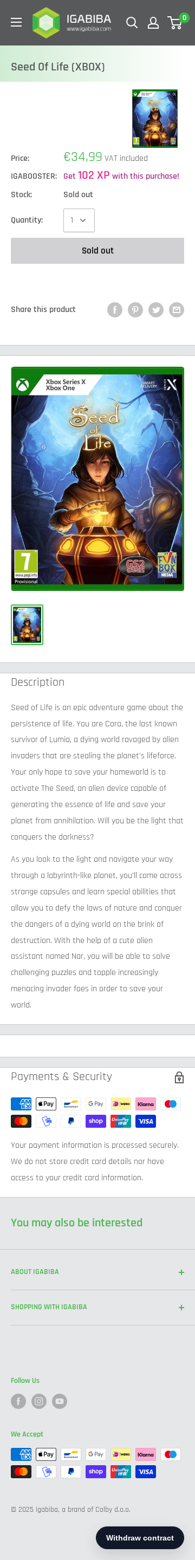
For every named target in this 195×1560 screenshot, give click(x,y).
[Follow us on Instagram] (39, 1401)
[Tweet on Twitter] (156, 310)
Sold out (98, 251)
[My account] (153, 23)
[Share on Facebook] (114, 310)
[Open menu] (16, 22)
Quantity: (27, 220)
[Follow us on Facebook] (18, 1401)
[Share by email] (176, 310)
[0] (175, 22)
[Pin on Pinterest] (135, 310)
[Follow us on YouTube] (59, 1401)
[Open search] (132, 23)
